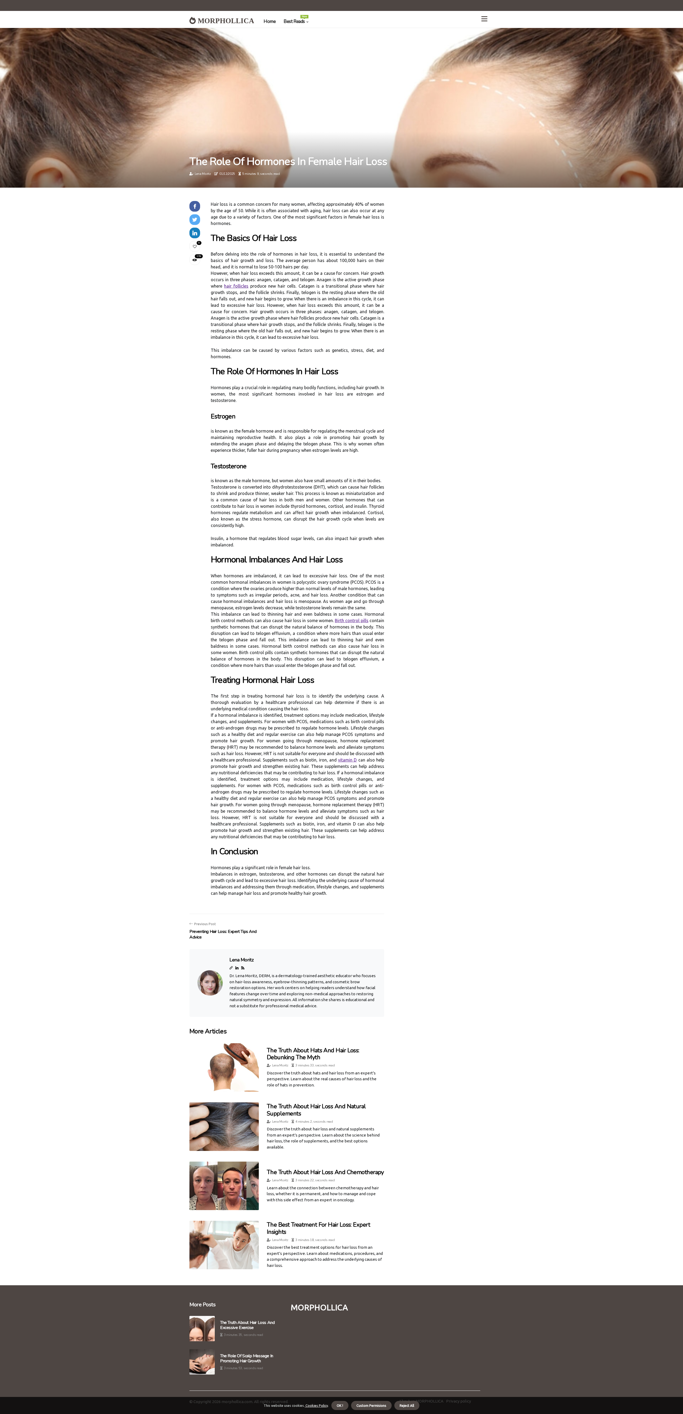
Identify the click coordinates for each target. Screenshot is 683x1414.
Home (270, 21)
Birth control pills (351, 620)
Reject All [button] (407, 1405)
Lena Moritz (203, 174)
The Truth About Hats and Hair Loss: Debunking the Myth (313, 1053)
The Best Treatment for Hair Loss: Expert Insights (318, 1228)
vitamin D (347, 760)
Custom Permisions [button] (371, 1405)
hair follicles (236, 286)
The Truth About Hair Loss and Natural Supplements (316, 1109)
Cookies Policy (316, 1405)
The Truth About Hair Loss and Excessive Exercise (247, 1325)
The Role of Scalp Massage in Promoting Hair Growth (246, 1358)
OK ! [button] (340, 1405)
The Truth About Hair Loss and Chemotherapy (325, 1172)
